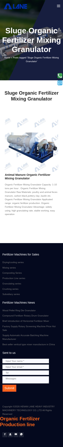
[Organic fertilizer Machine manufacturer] (15, 434)
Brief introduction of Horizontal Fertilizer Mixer (25, 321)
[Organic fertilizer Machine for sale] (10, 434)
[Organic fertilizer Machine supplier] (4, 434)
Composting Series (12, 273)
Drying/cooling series (13, 262)
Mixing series (9, 267)
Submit (9, 388)
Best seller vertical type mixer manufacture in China (28, 344)
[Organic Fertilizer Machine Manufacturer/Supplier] (16, 6)
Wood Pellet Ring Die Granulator (19, 310)
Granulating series (11, 283)
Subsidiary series (11, 294)
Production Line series (13, 278)
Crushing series (10, 289)
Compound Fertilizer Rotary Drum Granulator (25, 315)
